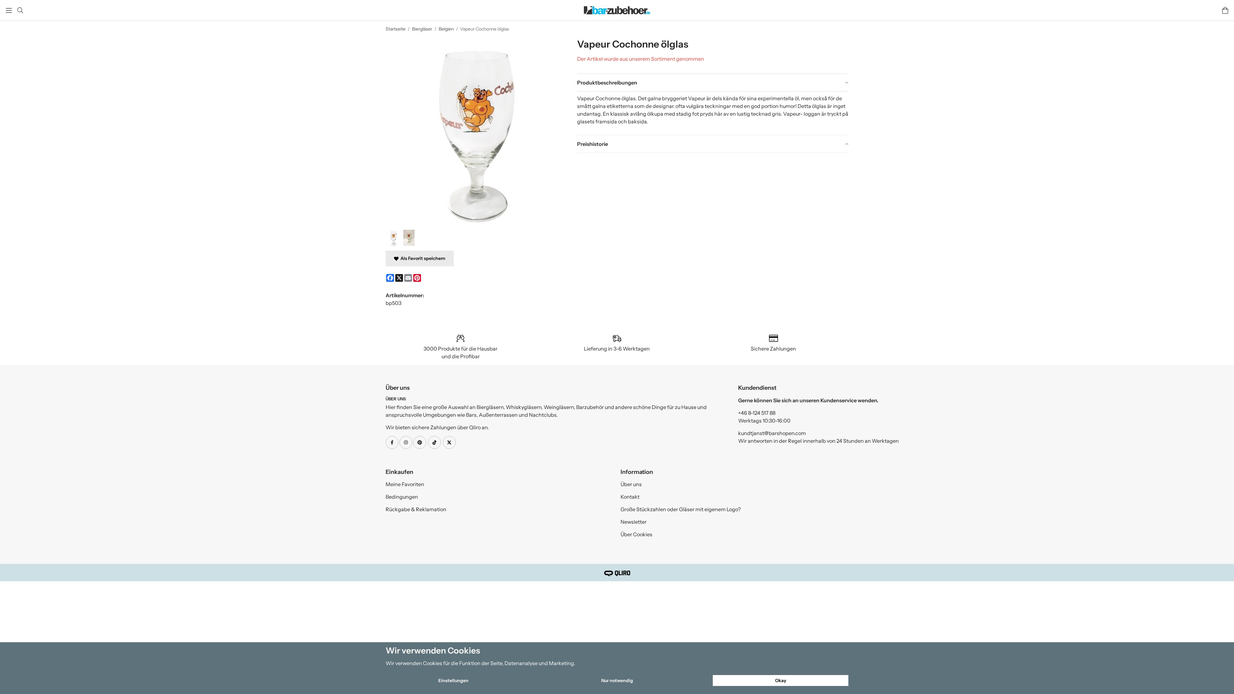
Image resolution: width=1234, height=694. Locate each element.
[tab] (712, 83)
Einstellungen (453, 680)
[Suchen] (20, 10)
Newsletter (634, 522)
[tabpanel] (712, 113)
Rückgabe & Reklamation (416, 509)
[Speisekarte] (8, 10)
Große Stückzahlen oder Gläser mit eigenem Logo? (681, 509)
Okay (780, 680)
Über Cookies (636, 534)
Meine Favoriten (405, 484)
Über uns (631, 484)
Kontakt (630, 497)
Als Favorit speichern (421, 258)
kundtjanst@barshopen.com (772, 433)
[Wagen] (1225, 10)
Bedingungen (402, 497)
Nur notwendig (617, 680)
